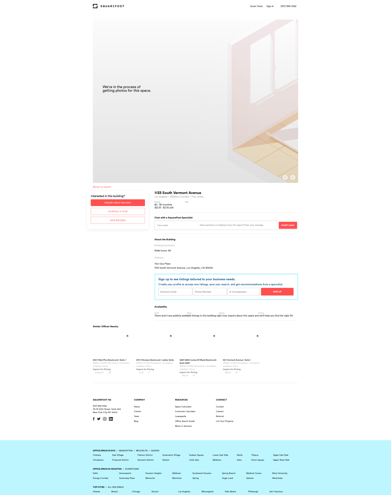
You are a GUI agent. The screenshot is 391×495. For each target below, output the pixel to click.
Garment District (145, 460)
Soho (239, 460)
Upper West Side (281, 460)
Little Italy (194, 460)
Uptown (250, 478)
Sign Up (277, 291)
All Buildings (116, 487)
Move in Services (183, 426)
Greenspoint (125, 473)
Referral (220, 416)
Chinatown (98, 460)
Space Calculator (183, 406)
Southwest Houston (201, 473)
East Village (118, 455)
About (137, 406)
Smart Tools (256, 6)
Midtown (217, 460)
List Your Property (224, 421)
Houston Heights (153, 473)
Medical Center (253, 473)
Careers (220, 411)
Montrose (177, 478)
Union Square (257, 460)
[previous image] (285, 177)
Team (136, 416)
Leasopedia (180, 416)
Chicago (136, 491)
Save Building (118, 220)
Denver (155, 491)
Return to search (102, 187)
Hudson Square (196, 455)
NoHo (240, 455)
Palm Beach (230, 491)
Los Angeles (161, 196)
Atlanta (96, 491)
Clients (137, 411)
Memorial (150, 478)
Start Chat (287, 225)
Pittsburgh (253, 491)
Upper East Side (280, 455)
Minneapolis (208, 491)
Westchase (277, 478)
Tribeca (254, 455)
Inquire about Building (117, 202)
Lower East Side (220, 455)
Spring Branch (229, 473)
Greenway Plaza (127, 478)
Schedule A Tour (118, 211)
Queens (155, 450)
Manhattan (126, 450)
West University (279, 473)
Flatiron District (145, 455)
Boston (114, 491)
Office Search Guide (185, 421)
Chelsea (97, 455)
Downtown (132, 469)
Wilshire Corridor (179, 196)
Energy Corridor (100, 478)
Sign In (270, 6)
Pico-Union (198, 196)
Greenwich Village (171, 455)
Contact (220, 406)
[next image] (293, 177)
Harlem (165, 460)
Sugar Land (227, 478)
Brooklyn (142, 450)
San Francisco (276, 491)
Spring (195, 478)
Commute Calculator (185, 411)
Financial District (120, 460)
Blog (136, 421)
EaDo (95, 473)
